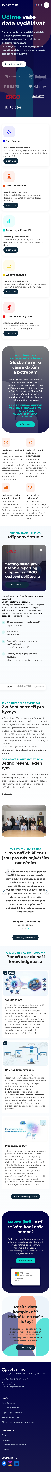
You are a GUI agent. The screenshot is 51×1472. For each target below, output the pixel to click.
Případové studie (14, 64)
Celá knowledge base (25, 1196)
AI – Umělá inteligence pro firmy (18, 1422)
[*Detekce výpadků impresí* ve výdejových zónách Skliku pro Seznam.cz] (39, 687)
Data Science (8, 1403)
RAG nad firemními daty (19, 1070)
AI (5, 973)
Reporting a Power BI (12, 1412)
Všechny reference (25, 937)
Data (11, 973)
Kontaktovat (25, 1260)
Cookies (5, 1449)
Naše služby (25, 424)
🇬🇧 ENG (38, 5)
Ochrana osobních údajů (14, 1444)
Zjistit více (11, 161)
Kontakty (6, 1440)
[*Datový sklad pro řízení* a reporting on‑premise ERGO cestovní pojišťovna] (9, 687)
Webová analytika (10, 1417)
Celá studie (17, 585)
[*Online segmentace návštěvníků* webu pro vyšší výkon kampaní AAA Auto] (24, 687)
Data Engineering (10, 1407)
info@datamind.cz (16, 1387)
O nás (4, 1435)
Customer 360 (13, 1000)
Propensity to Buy (16, 1146)
